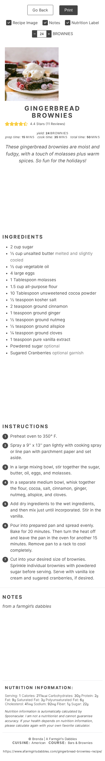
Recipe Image (25, 22)
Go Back (40, 10)
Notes (54, 22)
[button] (7, 123)
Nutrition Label (85, 22)
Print (68, 10)
